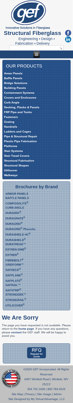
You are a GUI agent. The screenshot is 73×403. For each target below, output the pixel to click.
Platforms (10, 146)
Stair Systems (13, 151)
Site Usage (44, 394)
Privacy (30, 394)
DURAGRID (14, 223)
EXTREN (12, 255)
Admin (58, 394)
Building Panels (15, 87)
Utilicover (10, 170)
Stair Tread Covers (16, 155)
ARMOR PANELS (16, 193)
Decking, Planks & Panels (21, 107)
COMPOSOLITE (16, 203)
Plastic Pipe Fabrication (20, 141)
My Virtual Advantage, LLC (48, 399)
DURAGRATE (15, 218)
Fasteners (11, 117)
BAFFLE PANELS (17, 198)
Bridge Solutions (15, 83)
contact (16, 332)
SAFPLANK (14, 275)
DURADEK (13, 213)
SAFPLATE (13, 280)
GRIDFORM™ (14, 264)
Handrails (10, 126)
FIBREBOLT (14, 260)
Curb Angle (11, 102)
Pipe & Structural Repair (20, 136)
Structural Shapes (16, 165)
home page (26, 328)
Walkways (11, 175)
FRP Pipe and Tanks (18, 112)
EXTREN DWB (15, 249)
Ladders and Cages (17, 131)
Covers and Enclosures (20, 97)
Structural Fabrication (19, 160)
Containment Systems (19, 92)
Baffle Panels (13, 78)
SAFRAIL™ (13, 285)
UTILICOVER (15, 305)
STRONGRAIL (15, 300)
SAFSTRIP (13, 290)
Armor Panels (13, 73)
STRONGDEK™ (15, 294)
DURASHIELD (15, 240)
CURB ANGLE (14, 207)
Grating (9, 121)
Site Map (18, 394)
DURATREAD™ (15, 244)
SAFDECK (13, 269)
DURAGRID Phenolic (20, 229)
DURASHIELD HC (18, 234)
